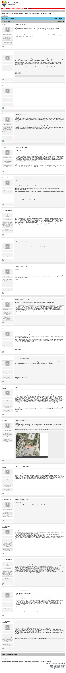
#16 (15, 499)
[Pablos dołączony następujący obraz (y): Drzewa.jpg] (32, 457)
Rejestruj (30, 8)
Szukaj (53, 10)
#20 (15, 621)
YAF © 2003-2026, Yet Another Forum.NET (59, 671)
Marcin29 (5, 241)
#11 (15, 328)
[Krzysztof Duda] (7, 185)
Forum (43, 10)
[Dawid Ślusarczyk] (7, 60)
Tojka (5, 24)
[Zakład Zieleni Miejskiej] (7, 216)
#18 (15, 559)
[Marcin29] (7, 248)
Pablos (5, 420)
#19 (15, 590)
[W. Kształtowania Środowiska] (7, 121)
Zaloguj (25, 8)
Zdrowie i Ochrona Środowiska (33, 13)
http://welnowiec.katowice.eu (20, 201)
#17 (15, 527)
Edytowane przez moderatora (21, 429)
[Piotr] (7, 306)
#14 (15, 420)
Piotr (4, 299)
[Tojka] (7, 31)
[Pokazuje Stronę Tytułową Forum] (11, 6)
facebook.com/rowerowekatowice (20, 320)
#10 (15, 299)
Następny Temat (60, 21)
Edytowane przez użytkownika (21, 638)
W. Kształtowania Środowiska (6, 114)
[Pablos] (7, 427)
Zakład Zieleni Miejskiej (8, 210)
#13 (15, 387)
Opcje (56, 18)
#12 (15, 358)
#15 (15, 466)
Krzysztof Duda (6, 177)
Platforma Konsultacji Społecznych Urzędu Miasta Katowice (12, 13)
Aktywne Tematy (48, 10)
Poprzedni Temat (6, 21)
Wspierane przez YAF (50, 671)
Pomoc (55, 10)
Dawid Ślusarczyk (7, 53)
